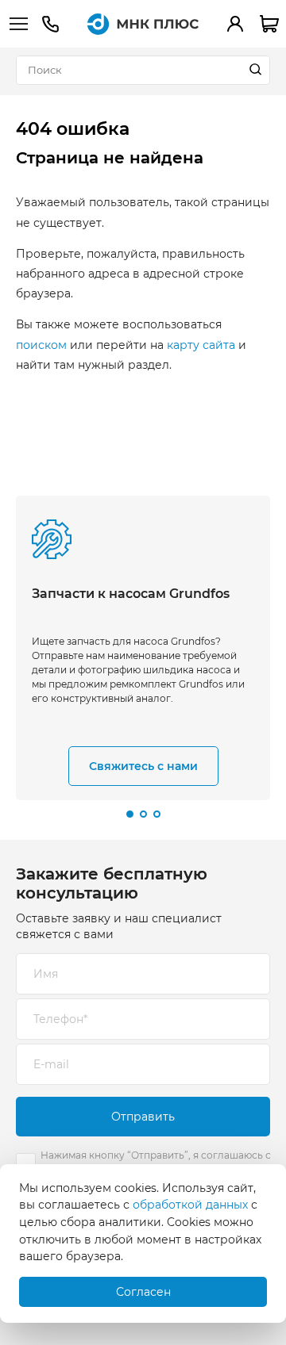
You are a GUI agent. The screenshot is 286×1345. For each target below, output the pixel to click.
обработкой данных (190, 1204)
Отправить (143, 1116)
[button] (129, 814)
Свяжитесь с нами (143, 766)
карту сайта (201, 345)
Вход (235, 23)
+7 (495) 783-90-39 (50, 24)
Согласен (143, 1292)
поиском (41, 345)
